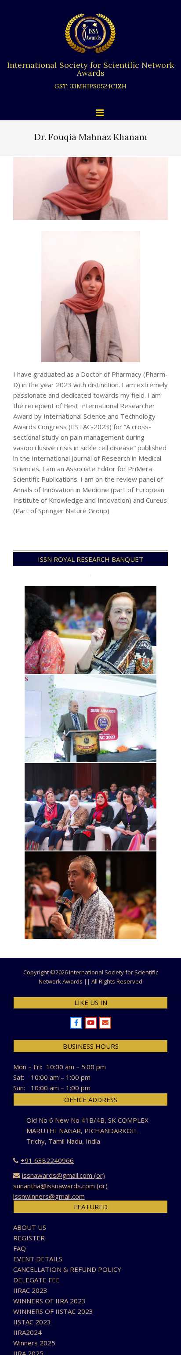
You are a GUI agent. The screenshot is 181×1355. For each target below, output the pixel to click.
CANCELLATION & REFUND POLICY (67, 1269)
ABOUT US (29, 1227)
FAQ (19, 1248)
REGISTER (29, 1237)
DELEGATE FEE (36, 1279)
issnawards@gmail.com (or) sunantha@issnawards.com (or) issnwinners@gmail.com (60, 1186)
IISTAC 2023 (32, 1321)
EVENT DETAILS (37, 1258)
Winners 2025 (34, 1342)
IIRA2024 (27, 1332)
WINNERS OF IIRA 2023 (49, 1300)
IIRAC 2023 (30, 1290)
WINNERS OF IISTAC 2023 (53, 1311)
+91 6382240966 (47, 1160)
